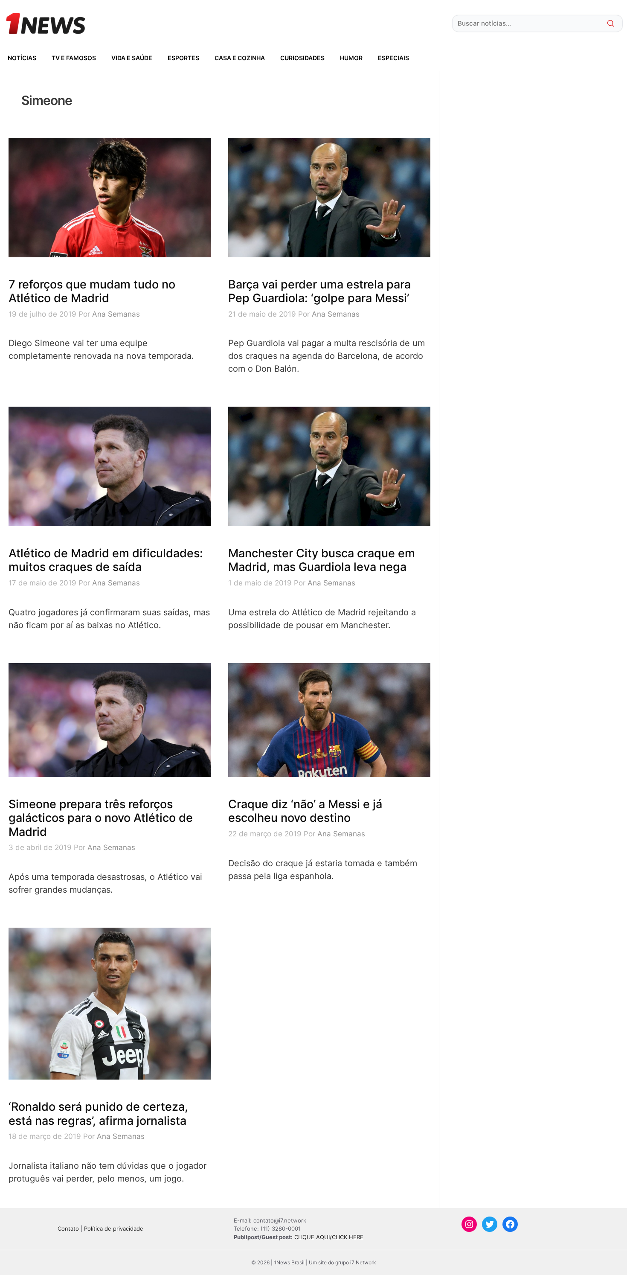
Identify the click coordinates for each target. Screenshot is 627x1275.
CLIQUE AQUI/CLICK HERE (328, 1237)
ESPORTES (183, 57)
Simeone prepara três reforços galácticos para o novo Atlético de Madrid (101, 818)
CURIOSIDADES (302, 57)
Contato (68, 1228)
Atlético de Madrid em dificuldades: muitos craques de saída (106, 560)
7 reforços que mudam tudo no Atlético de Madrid (92, 291)
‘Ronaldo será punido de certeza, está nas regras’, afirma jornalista (98, 1113)
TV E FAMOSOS (74, 57)
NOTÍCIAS (22, 57)
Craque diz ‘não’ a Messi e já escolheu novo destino (305, 811)
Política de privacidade (113, 1228)
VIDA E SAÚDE (131, 57)
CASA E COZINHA (240, 57)
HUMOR (351, 57)
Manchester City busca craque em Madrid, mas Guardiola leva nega (321, 560)
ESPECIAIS (393, 57)
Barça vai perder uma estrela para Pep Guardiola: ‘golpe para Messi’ (319, 291)
